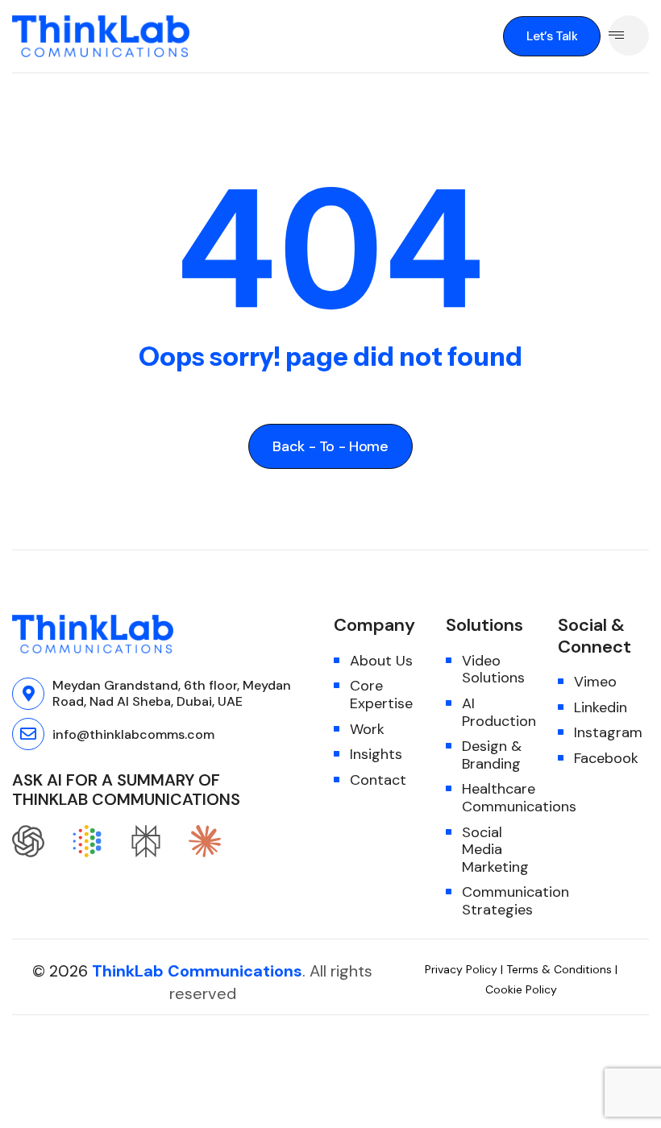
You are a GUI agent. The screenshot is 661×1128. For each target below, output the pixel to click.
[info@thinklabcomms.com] (28, 734)
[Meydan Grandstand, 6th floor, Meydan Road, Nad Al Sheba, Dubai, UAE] (28, 694)
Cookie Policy (521, 989)
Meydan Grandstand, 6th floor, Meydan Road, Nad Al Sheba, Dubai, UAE (171, 693)
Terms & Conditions (559, 969)
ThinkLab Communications (197, 970)
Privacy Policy (463, 969)
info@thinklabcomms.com (133, 734)
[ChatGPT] (34, 841)
